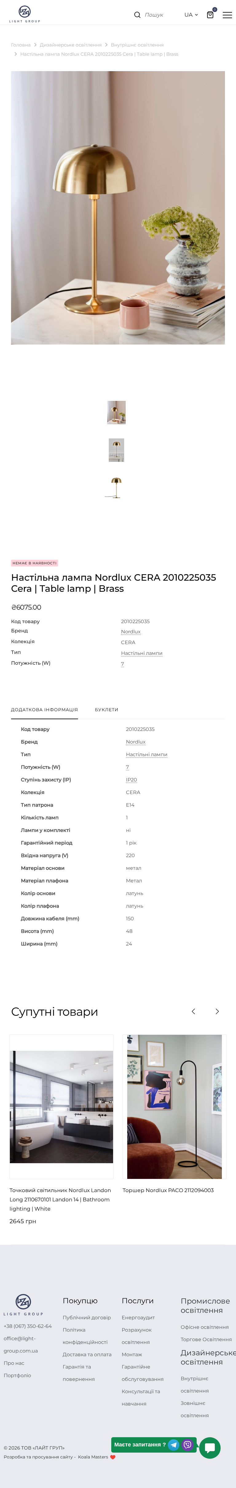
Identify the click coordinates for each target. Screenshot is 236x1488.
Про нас (14, 1363)
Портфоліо (17, 1375)
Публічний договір (87, 1318)
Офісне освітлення (205, 1327)
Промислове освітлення (205, 1305)
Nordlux (131, 632)
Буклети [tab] (107, 709)
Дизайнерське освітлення (71, 45)
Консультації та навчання (141, 1398)
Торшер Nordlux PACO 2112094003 (168, 1190)
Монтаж (132, 1354)
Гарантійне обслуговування (143, 1373)
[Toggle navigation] (227, 14)
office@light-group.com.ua (21, 1345)
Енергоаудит (138, 1318)
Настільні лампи (142, 653)
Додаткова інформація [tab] (44, 709)
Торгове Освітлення (206, 1339)
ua (188, 14)
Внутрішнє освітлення (137, 45)
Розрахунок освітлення (136, 1336)
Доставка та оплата (87, 1354)
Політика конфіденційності (85, 1336)
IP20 (131, 780)
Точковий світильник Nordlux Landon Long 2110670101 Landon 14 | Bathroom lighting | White (60, 1199)
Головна (21, 45)
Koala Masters (93, 1457)
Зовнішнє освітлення (195, 1409)
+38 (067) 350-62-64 (28, 1326)
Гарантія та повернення (79, 1373)
